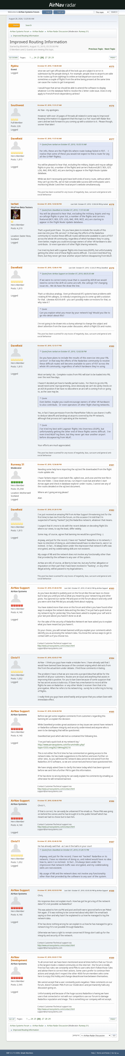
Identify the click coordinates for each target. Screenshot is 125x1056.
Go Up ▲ (115, 1053)
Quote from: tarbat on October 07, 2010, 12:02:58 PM (64, 351)
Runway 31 (83, 31)
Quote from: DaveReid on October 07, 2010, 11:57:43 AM (65, 210)
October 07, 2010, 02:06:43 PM (50, 800)
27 (46, 57)
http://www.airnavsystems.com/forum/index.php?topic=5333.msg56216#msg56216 (61, 746)
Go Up (11, 1019)
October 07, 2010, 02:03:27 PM (50, 657)
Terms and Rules (103, 1053)
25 (38, 57)
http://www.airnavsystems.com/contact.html (56, 645)
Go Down (13, 57)
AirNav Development (19, 959)
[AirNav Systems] (12, 988)
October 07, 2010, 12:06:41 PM (50, 267)
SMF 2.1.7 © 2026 (13, 1053)
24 (35, 57)
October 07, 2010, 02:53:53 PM (50, 890)
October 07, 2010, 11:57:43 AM (50, 138)
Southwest (17, 105)
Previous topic (96, 49)
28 (49, 57)
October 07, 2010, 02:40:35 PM (50, 841)
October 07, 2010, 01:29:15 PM (50, 509)
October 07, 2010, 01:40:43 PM (50, 588)
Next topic (110, 49)
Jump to (76, 1035)
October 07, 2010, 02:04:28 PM (50, 711)
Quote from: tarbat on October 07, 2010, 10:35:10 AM (64, 144)
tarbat (15, 204)
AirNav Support (20, 588)
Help (93, 1053)
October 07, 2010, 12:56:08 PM (50, 464)
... (32, 57)
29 (52, 57)
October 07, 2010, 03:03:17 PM (50, 957)
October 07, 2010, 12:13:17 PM (50, 345)
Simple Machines (27, 1053)
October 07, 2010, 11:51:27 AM (50, 105)
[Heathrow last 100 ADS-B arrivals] (12, 163)
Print (112, 57)
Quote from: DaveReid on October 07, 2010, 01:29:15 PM (65, 850)
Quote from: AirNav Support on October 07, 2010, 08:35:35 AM (68, 273)
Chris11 (15, 657)
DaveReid (16, 138)
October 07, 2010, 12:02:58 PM (50, 204)
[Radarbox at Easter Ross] (12, 232)
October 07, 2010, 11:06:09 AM (50, 66)
